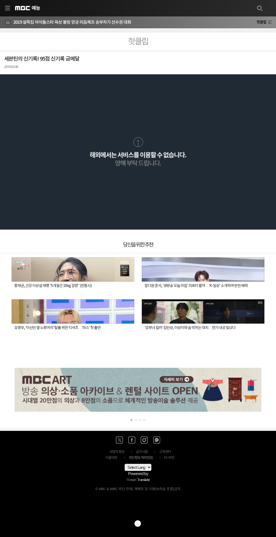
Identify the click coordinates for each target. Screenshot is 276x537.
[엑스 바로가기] (119, 440)
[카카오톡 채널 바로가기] (156, 440)
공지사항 (142, 452)
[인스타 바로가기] (144, 440)
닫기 (137, 523)
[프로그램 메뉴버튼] (270, 22)
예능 (36, 8)
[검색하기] (259, 8)
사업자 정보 (117, 452)
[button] (138, 152)
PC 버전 (169, 458)
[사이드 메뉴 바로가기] (7, 8)
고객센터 (165, 452)
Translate (143, 480)
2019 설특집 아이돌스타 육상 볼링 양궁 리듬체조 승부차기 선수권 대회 (72, 22)
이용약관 (111, 458)
